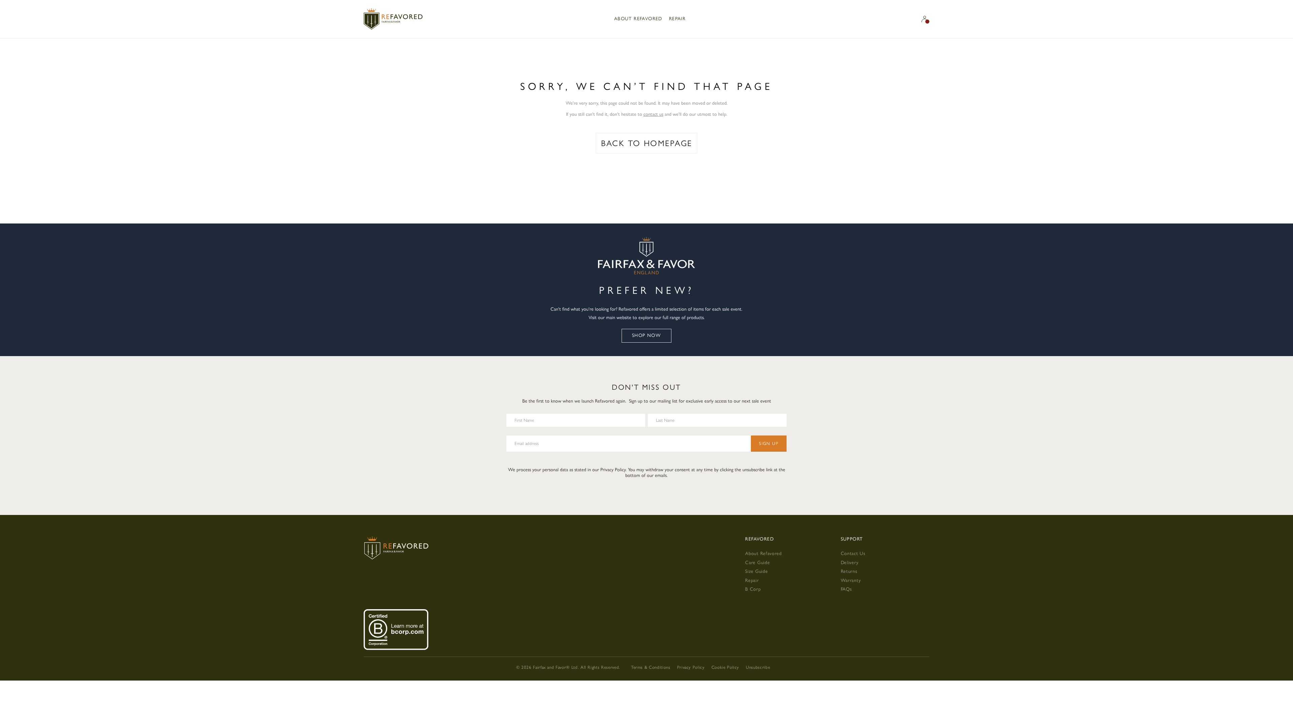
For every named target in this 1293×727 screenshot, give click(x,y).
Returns (849, 571)
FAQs (846, 589)
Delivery (850, 562)
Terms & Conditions (650, 667)
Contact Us (853, 553)
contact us (653, 114)
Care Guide (757, 562)
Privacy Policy (613, 470)
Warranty (851, 580)
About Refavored (638, 19)
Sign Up (768, 443)
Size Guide (756, 571)
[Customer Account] (924, 19)
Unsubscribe (758, 667)
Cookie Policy (725, 667)
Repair (677, 19)
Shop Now (646, 335)
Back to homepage (646, 143)
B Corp (753, 589)
